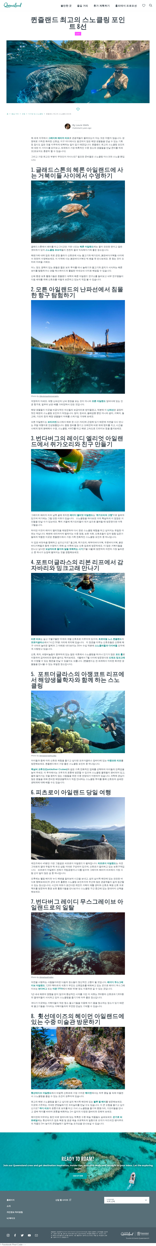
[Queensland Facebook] (15, 1235)
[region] (78, 158)
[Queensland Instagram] (8, 1235)
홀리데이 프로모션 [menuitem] (126, 5)
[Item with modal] (78, 71)
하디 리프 (44, 1108)
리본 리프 (35, 638)
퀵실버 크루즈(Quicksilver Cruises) (49, 769)
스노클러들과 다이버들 (106, 645)
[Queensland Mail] (36, 1235)
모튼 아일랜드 (99, 401)
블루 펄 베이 (100, 1101)
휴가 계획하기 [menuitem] (102, 5)
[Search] (150, 5)
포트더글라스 (37, 642)
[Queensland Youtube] (29, 1235)
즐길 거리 (15, 114)
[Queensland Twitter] (22, 1235)
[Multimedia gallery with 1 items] (78, 72)
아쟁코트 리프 (114, 760)
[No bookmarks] (143, 5)
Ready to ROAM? (78, 1158)
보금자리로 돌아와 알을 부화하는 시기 (64, 548)
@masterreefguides (47, 755)
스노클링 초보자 (53, 249)
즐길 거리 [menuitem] (82, 5)
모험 (23, 114)
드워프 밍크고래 (117, 657)
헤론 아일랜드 (87, 246)
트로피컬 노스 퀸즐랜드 (110, 638)
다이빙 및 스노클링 (35, 114)
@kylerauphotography (49, 396)
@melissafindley (46, 977)
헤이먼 (88, 1092)
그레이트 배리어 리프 (58, 137)
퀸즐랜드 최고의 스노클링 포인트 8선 (78, 22)
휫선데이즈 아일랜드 (41, 1092)
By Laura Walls (80, 125)
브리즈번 (52, 421)
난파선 (110, 409)
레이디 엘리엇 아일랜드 (81, 515)
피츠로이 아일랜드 (107, 863)
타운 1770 (58, 988)
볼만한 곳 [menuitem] (66, 5)
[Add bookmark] (78, 109)
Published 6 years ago (81, 128)
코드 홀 (119, 654)
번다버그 (42, 988)
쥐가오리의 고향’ (104, 515)
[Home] (13, 7)
